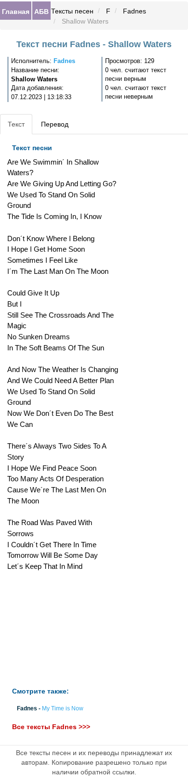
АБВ (41, 11)
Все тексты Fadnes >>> (51, 727)
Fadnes (134, 11)
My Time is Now (62, 708)
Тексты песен (72, 11)
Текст (16, 124)
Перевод (54, 124)
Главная (15, 11)
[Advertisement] (62, 629)
